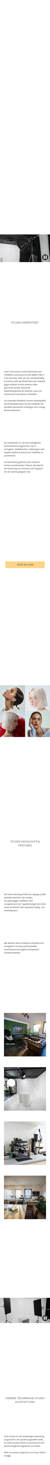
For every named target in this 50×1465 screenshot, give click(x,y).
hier (8, 1455)
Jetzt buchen (25, 564)
